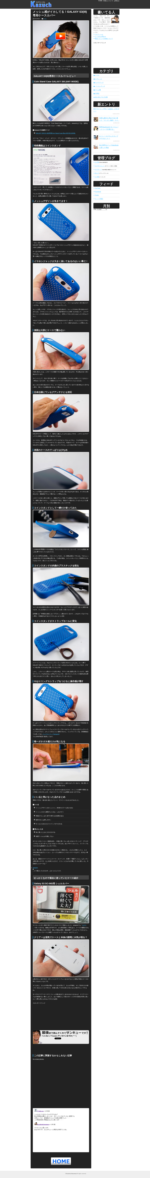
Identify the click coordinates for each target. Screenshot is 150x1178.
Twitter (96, 195)
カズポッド (97, 169)
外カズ (96, 173)
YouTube (96, 188)
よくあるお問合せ (99, 36)
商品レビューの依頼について (103, 38)
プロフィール (98, 34)
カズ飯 (96, 177)
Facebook (97, 191)
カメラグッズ (98, 82)
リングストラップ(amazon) (51, 734)
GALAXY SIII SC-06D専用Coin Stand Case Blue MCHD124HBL (56, 133)
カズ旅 (96, 162)
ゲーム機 (97, 90)
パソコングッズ (99, 86)
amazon (35, 867)
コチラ (84, 925)
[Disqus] (61, 1084)
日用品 (96, 93)
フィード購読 (98, 199)
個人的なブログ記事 (100, 97)
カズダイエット (99, 166)
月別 (94, 209)
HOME (100, 0)
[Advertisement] (46, 1015)
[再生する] (61, 39)
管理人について (108, 1)
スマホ (44, 18)
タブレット (97, 79)
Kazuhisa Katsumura (71, 1173)
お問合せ (116, 1)
